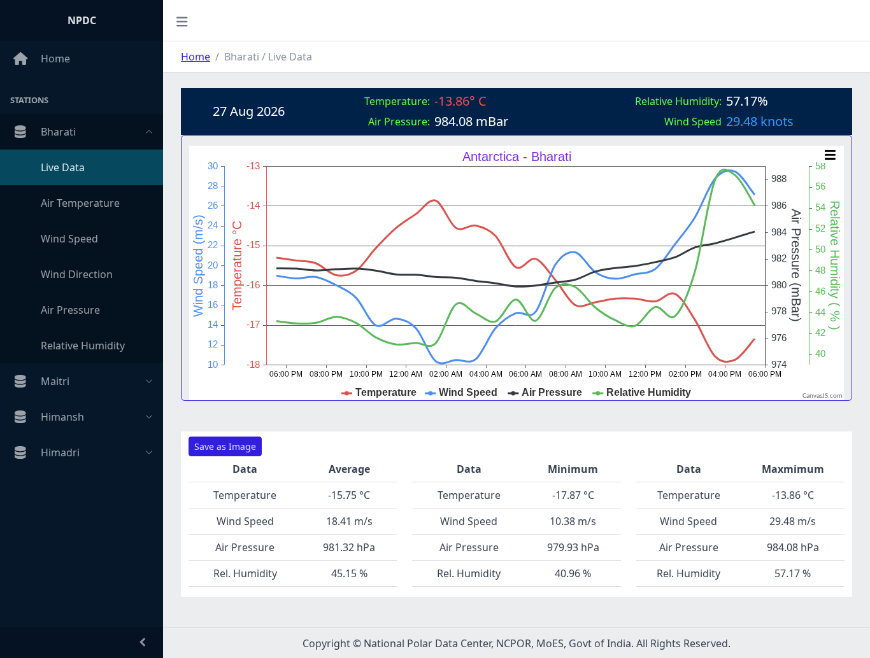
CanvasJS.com (822, 396)
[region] (81, 334)
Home (55, 59)
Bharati (58, 132)
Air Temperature (80, 203)
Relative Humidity (83, 346)
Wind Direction (77, 274)
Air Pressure (70, 310)
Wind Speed (69, 239)
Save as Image (225, 446)
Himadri (60, 452)
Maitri (55, 381)
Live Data (63, 167)
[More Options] (830, 155)
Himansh (62, 417)
